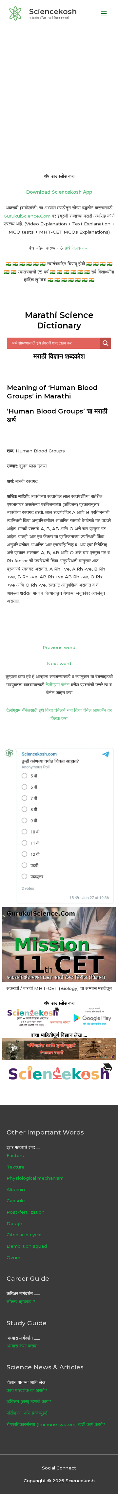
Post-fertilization (26, 1212)
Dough (14, 1223)
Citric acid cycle (24, 1234)
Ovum (13, 1257)
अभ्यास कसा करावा (22, 1345)
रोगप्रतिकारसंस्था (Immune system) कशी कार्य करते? (56, 1424)
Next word (59, 663)
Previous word (59, 647)
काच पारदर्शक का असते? (27, 1390)
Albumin (16, 1189)
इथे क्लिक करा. (77, 248)
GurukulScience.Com (27, 216)
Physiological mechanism (35, 1178)
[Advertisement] (59, 89)
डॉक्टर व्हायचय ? (21, 1301)
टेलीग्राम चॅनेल (57, 684)
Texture (16, 1166)
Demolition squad (27, 1246)
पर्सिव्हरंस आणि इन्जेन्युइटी (28, 1412)
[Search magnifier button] (105, 343)
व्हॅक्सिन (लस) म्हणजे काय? (29, 1401)
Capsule (16, 1200)
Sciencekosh (53, 11)
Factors (15, 1155)
